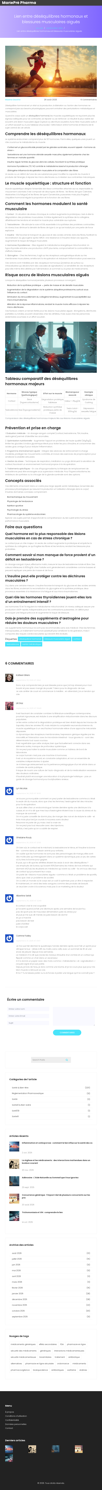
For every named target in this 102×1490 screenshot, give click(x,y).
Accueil (39, 28)
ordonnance (63, 1363)
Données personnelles (15, 1424)
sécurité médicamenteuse (23, 1357)
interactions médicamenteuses (69, 1350)
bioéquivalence (40, 1370)
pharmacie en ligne (76, 1344)
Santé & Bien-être (54, 28)
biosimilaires (45, 1357)
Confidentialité (12, 1420)
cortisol (76, 639)
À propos (9, 1412)
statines (83, 1370)
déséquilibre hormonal (30, 639)
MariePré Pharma (19, 2)
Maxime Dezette (12, 99)
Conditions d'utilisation (16, 1416)
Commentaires (67, 1032)
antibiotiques (57, 1370)
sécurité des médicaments (24, 1350)
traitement (60, 1357)
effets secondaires (48, 1344)
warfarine (71, 1370)
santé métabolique (31, 644)
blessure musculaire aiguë (57, 639)
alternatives (16, 1363)
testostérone (13, 644)
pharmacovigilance (20, 1370)
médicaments (79, 1363)
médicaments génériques (23, 1344)
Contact (9, 1428)
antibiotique (74, 1357)
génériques (45, 1350)
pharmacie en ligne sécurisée (39, 1363)
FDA (62, 1344)
